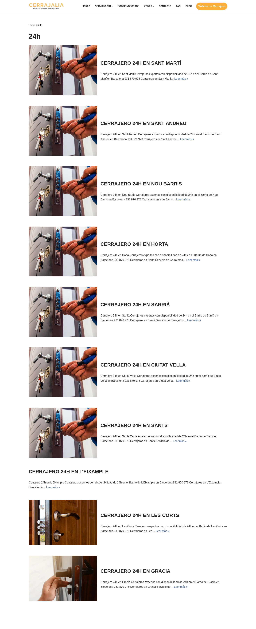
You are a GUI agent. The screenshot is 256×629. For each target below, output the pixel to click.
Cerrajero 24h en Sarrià (135, 304)
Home (32, 25)
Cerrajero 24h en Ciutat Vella (143, 365)
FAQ (178, 6)
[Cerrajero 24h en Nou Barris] (63, 191)
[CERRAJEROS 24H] (46, 6)
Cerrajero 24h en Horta (134, 244)
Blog (188, 6)
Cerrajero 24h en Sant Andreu (143, 123)
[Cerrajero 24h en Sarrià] (63, 312)
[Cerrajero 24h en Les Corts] (63, 522)
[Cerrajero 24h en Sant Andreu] (63, 131)
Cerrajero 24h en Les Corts (139, 515)
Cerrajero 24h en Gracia (135, 571)
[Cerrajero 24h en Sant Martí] (63, 70)
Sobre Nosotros (128, 6)
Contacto (165, 6)
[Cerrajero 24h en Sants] (63, 433)
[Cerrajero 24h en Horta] (63, 252)
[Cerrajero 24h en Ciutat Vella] (63, 372)
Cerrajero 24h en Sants (134, 425)
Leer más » (181, 78)
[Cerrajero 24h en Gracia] (63, 578)
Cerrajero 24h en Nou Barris (141, 183)
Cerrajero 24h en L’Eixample (68, 471)
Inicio (86, 6)
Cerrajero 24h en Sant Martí (140, 63)
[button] (112, 6)
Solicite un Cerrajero (211, 6)
